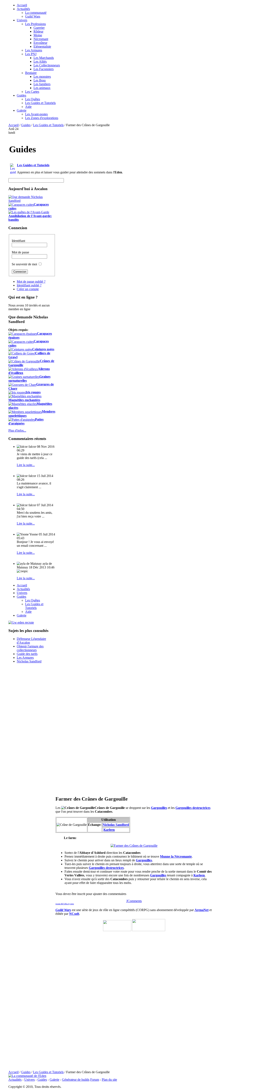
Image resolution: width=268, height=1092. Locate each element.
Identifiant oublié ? (29, 285)
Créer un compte (28, 289)
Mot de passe (20, 252)
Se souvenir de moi (24, 264)
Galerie (54, 1079)
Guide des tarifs (27, 654)
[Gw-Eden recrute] (21, 622)
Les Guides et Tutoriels (48, 125)
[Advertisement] (181, 156)
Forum (94, 1079)
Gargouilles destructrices (192, 808)
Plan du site (109, 1079)
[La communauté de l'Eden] (27, 1076)
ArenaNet (202, 910)
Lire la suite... (26, 465)
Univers (29, 1079)
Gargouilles (159, 808)
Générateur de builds (75, 1079)
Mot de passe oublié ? (31, 281)
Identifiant (18, 241)
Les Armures (25, 657)
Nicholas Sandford (29, 661)
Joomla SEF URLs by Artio (64, 904)
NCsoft (74, 913)
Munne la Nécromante (176, 856)
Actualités (15, 1079)
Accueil (13, 125)
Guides (26, 125)
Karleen (109, 829)
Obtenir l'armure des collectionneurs (30, 648)
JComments (134, 901)
